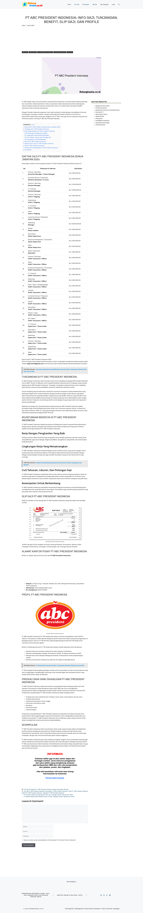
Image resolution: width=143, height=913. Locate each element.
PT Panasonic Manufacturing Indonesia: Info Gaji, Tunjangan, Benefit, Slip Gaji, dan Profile (48, 795)
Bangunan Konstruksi (103, 106)
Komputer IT (100, 112)
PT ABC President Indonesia (45, 52)
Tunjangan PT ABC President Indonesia (53, 793)
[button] (119, 4)
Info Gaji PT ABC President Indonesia (34, 791)
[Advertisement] (71, 38)
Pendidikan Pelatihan (102, 120)
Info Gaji (76, 4)
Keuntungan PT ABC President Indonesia (56, 791)
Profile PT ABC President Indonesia (78, 791)
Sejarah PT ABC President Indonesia (32, 793)
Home (69, 4)
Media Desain (100, 116)
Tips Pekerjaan (104, 4)
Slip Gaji (94, 4)
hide (33, 124)
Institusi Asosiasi (101, 108)
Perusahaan (85, 4)
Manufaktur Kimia (101, 114)
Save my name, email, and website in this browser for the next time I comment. (50, 840)
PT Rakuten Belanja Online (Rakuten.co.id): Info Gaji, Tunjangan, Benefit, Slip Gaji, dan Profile (49, 796)
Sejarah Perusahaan (59, 52)
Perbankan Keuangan (102, 123)
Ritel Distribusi (100, 125)
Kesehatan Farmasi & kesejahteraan (108, 110)
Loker (113, 4)
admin (23, 25)
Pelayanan (99, 118)
